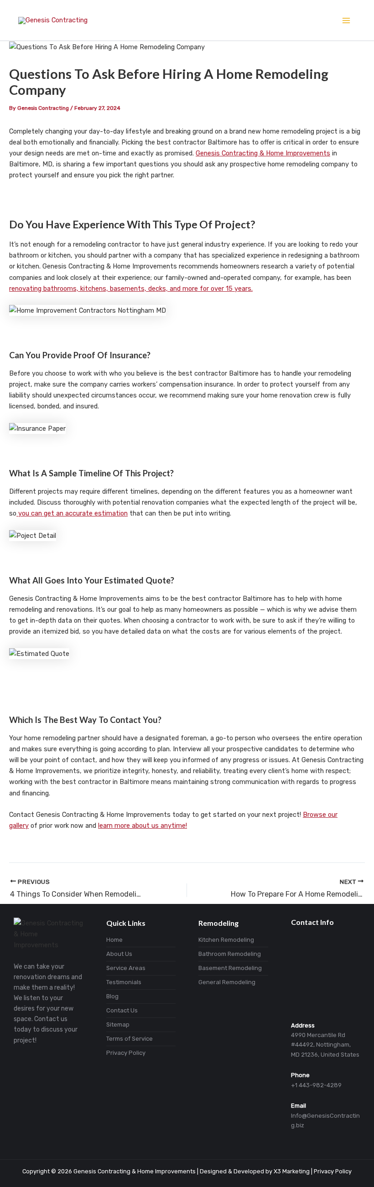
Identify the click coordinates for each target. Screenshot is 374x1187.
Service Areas (125, 968)
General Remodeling (226, 982)
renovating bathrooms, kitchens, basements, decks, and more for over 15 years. (131, 288)
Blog (112, 996)
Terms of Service (129, 1038)
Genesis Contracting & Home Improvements (263, 153)
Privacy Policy (125, 1052)
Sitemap (118, 1024)
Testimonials (123, 982)
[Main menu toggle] (346, 20)
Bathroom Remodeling (229, 953)
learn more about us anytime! (142, 825)
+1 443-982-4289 (316, 1085)
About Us (119, 953)
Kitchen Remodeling (226, 939)
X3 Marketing (292, 1171)
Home (114, 939)
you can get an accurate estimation (72, 513)
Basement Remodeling (230, 968)
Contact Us (122, 1010)
